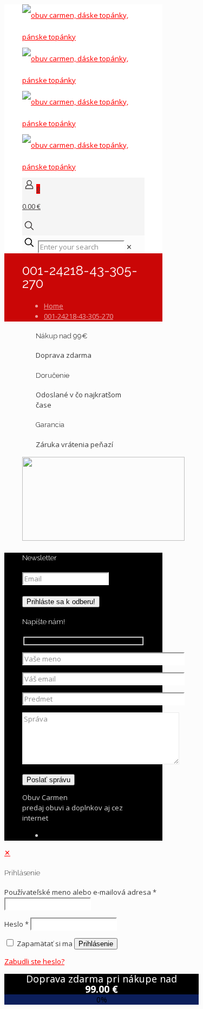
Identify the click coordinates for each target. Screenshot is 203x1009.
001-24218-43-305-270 (78, 316)
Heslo (16, 924)
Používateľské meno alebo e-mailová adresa (80, 892)
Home (53, 306)
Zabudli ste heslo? (34, 961)
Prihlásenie (95, 944)
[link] (129, 247)
